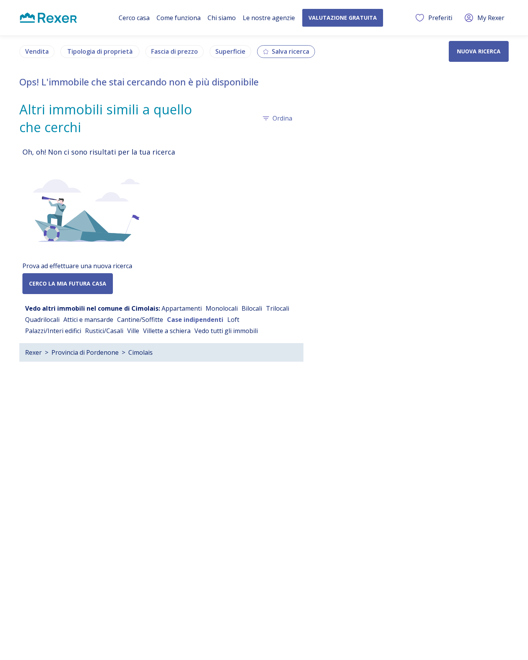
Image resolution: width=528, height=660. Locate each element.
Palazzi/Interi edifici (53, 331)
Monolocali (222, 308)
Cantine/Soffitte (140, 319)
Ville (133, 331)
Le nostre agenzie (269, 18)
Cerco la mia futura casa (67, 283)
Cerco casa (134, 18)
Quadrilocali (42, 319)
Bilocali (252, 308)
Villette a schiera (167, 331)
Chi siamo (222, 18)
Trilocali (277, 308)
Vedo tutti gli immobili (226, 331)
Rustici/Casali (104, 331)
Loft (233, 319)
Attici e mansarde (88, 319)
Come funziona (179, 18)
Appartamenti (182, 308)
